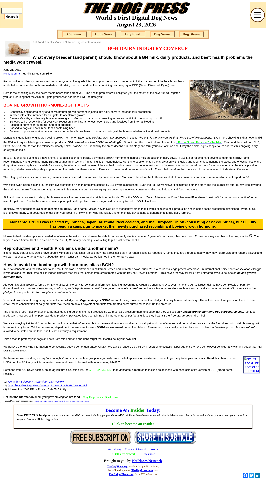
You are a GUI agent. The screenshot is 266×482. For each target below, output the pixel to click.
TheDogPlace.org (117, 466)
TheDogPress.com (142, 470)
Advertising (114, 448)
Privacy (154, 448)
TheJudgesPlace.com (121, 474)
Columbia (36, 381)
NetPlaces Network (147, 461)
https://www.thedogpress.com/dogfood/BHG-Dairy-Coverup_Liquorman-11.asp (61, 401)
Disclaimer (148, 453)
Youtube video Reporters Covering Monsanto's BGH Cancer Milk (47, 385)
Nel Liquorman (12, 73)
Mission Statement (135, 448)
